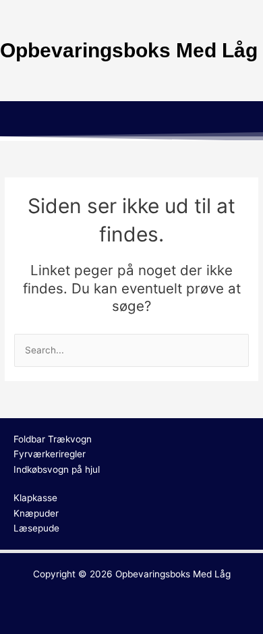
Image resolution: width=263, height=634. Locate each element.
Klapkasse (35, 497)
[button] (131, 121)
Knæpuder (36, 513)
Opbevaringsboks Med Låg (173, 574)
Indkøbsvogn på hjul (56, 469)
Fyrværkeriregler (49, 454)
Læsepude (36, 528)
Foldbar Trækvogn (52, 439)
